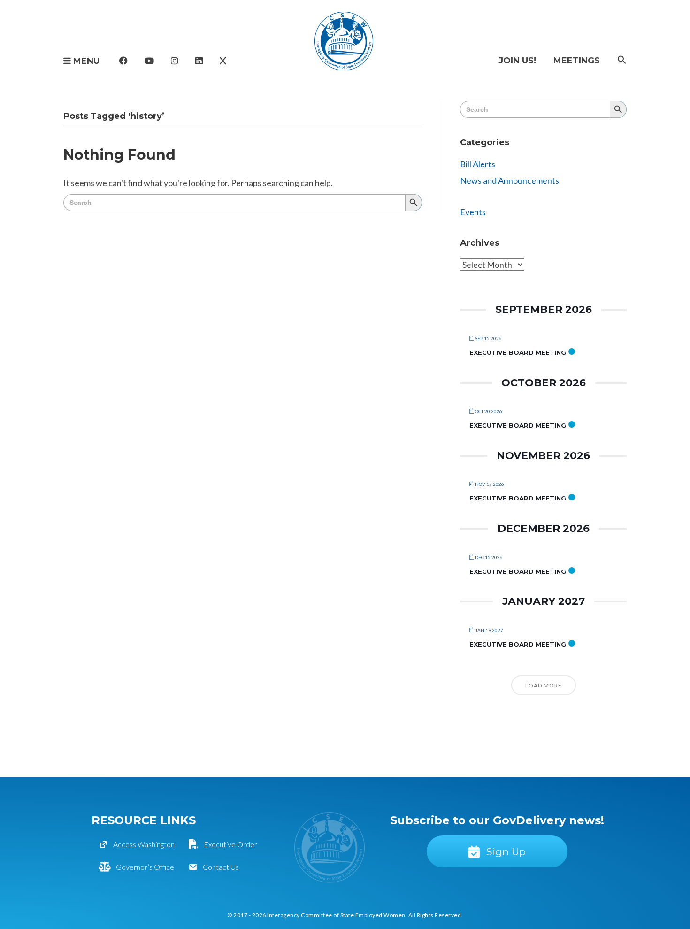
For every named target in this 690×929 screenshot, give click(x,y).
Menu (85, 61)
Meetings (576, 60)
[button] (622, 60)
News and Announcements (509, 180)
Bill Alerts (477, 164)
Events (473, 212)
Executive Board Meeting (517, 352)
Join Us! (517, 60)
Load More (543, 685)
